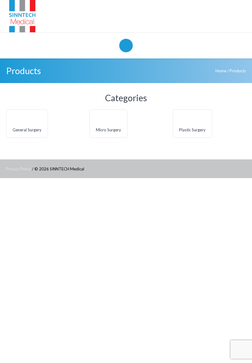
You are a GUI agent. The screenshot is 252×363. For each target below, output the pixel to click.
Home (220, 70)
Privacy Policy (18, 168)
